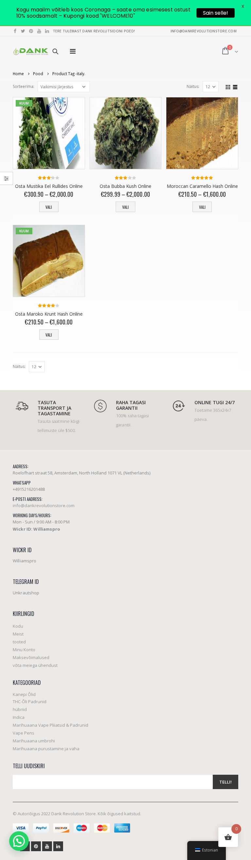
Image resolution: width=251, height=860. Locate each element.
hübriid (20, 709)
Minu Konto (24, 650)
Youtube (47, 846)
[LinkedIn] (47, 31)
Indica (19, 717)
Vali (48, 207)
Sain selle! (215, 13)
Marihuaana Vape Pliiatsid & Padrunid (50, 725)
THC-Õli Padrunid (29, 701)
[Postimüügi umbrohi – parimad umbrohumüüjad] (31, 51)
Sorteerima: (23, 86)
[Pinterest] (31, 31)
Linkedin (58, 846)
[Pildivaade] (228, 86)
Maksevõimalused (31, 657)
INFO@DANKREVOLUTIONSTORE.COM (204, 31)
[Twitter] (23, 31)
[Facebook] (15, 31)
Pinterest (36, 846)
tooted (19, 642)
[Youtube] (39, 31)
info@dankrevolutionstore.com (44, 505)
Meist (18, 634)
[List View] (235, 86)
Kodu (18, 626)
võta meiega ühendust (35, 665)
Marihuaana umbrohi (34, 741)
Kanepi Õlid (24, 694)
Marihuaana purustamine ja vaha (46, 749)
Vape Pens (23, 733)
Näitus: (193, 86)
